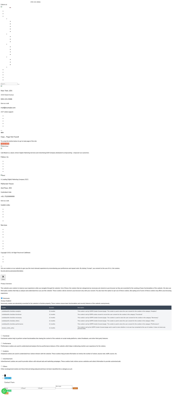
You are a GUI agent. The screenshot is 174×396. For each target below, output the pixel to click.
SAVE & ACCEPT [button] (6, 372)
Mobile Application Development (22, 65)
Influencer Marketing (18, 42)
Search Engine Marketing (19, 26)
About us (7, 209)
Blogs (6, 212)
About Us (7, 14)
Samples (11, 67)
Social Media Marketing (19, 31)
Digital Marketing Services (20, 21)
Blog (5, 75)
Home (6, 11)
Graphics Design (17, 49)
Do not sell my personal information (12, 271)
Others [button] (3, 364)
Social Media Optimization (20, 29)
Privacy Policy (8, 221)
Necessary (6, 298)
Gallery (6, 70)
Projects (7, 72)
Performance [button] (5, 341)
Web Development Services (13, 246)
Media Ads (15, 39)
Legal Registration (17, 54)
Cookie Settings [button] (6, 273)
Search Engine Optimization (20, 24)
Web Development (18, 62)
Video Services (16, 47)
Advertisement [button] (5, 356)
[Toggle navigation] (10, 7)
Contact (6, 80)
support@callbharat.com (22, 2)
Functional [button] (4, 333)
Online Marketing (13, 19)
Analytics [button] (4, 349)
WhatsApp (7, 391)
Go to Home (5, 144)
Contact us (7, 217)
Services (10, 44)
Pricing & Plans (9, 77)
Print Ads (15, 37)
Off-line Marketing (13, 34)
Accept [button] (14, 273)
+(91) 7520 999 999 (7, 2)
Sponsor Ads (16, 52)
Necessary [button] (4, 296)
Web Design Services (18, 59)
